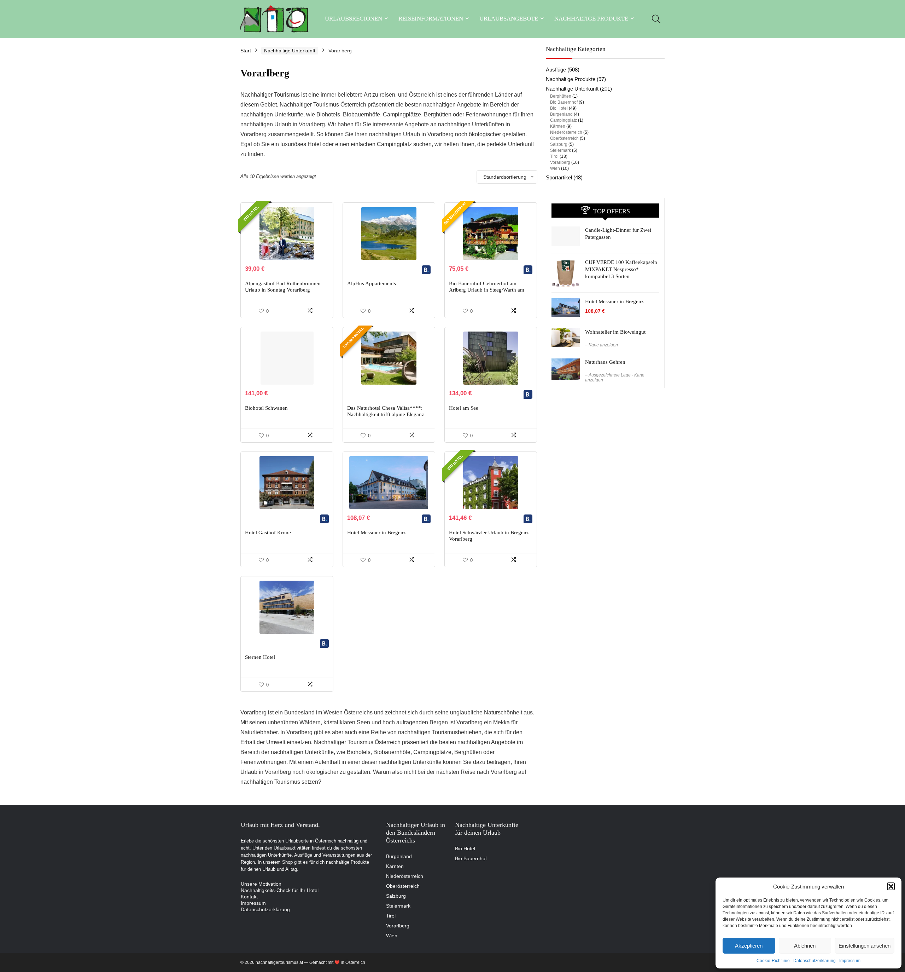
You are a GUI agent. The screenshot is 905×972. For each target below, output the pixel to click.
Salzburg (558, 144)
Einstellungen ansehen (865, 946)
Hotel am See (463, 408)
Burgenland (561, 114)
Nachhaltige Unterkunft (289, 50)
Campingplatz (563, 120)
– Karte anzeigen (601, 345)
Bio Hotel (559, 108)
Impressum (849, 960)
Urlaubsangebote (508, 18)
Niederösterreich (566, 132)
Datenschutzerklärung (814, 960)
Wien (555, 168)
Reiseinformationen (430, 18)
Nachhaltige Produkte (591, 18)
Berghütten (560, 96)
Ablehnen (805, 946)
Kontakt (249, 896)
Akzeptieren (749, 946)
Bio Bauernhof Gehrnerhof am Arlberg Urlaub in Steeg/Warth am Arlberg (486, 290)
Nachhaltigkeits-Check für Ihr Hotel (280, 890)
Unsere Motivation (261, 884)
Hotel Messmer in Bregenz (376, 532)
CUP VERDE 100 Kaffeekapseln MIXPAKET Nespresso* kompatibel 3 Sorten (621, 269)
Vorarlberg (560, 162)
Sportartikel (559, 177)
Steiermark (560, 150)
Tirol (554, 156)
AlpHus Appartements (371, 283)
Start (245, 50)
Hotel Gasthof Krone (268, 532)
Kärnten (557, 126)
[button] (890, 886)
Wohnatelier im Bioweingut (615, 332)
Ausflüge (556, 70)
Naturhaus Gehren (605, 362)
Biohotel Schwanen (266, 408)
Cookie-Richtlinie (773, 960)
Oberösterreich (564, 138)
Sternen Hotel (260, 657)
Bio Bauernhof (564, 102)
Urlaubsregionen (353, 18)
